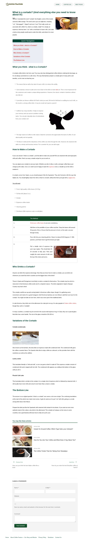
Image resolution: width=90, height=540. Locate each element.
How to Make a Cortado (21, 49)
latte (57, 89)
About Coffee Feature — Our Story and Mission (23, 537)
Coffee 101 (67, 4)
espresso (51, 166)
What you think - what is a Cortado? (25, 45)
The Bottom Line (19, 60)
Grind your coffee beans (37, 223)
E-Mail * (48, 488)
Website (16, 496)
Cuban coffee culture (70, 303)
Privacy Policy (42, 537)
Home (57, 4)
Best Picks (79, 4)
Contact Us (58, 537)
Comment (17, 514)
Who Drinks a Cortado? (21, 53)
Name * (16, 488)
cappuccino (71, 177)
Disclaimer (51, 537)
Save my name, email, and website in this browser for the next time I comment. (37, 507)
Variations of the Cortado (21, 56)
